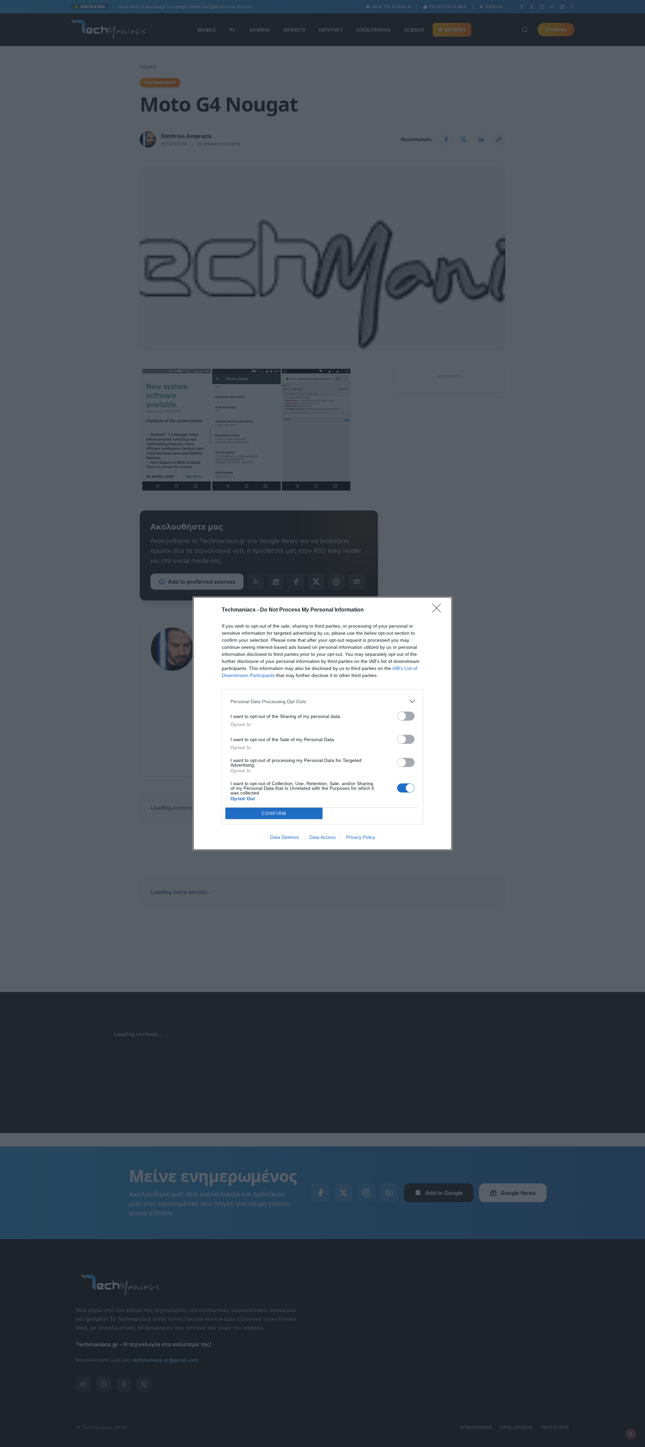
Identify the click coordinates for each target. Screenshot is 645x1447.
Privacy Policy (360, 837)
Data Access (322, 837)
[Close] (438, 610)
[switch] (406, 716)
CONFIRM (274, 813)
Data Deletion (284, 837)
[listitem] (322, 701)
